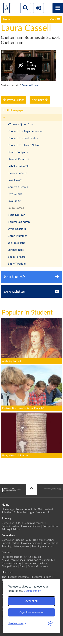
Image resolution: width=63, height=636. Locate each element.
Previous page (15, 100)
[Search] (25, 8)
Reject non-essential (31, 612)
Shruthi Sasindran (19, 222)
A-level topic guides (13, 560)
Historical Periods (41, 577)
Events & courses (38, 566)
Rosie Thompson (18, 152)
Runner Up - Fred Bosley (23, 138)
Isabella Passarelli (18, 166)
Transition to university (40, 560)
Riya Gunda (15, 194)
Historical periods (12, 557)
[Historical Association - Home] (11, 491)
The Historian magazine (15, 577)
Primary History (11, 529)
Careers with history (35, 563)
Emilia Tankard (17, 256)
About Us (30, 509)
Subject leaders (10, 526)
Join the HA (8, 512)
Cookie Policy (32, 591)
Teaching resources (43, 546)
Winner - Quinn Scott (21, 124)
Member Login (25, 512)
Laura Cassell (16, 208)
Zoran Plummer (17, 235)
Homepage (8, 509)
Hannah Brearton (18, 159)
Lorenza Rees (16, 249)
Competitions (50, 526)
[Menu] (57, 8)
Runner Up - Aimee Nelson (24, 145)
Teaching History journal (16, 546)
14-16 (27, 557)
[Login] (38, 8)
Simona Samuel (17, 173)
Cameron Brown (18, 187)
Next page (38, 100)
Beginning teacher (34, 523)
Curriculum (8, 523)
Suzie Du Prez (16, 215)
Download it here (30, 85)
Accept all (31, 601)
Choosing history (12, 563)
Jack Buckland (16, 242)
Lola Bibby (14, 201)
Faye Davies (15, 180)
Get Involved (45, 509)
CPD (19, 523)
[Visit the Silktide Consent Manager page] (50, 623)
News (19, 509)
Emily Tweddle (17, 263)
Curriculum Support (13, 540)
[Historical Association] (7, 9)
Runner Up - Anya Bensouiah (25, 131)
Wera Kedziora (17, 229)
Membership (43, 512)
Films (22, 566)
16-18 (37, 557)
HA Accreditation (30, 526)
